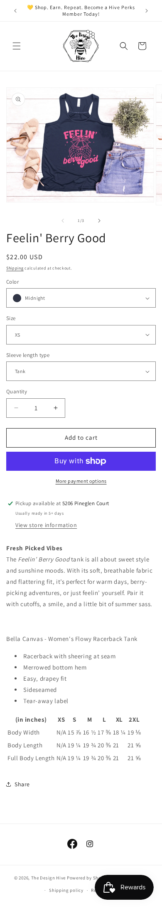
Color (12, 281)
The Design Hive (48, 877)
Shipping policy (66, 890)
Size (11, 318)
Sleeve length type (27, 355)
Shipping (15, 268)
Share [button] (22, 784)
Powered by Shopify (88, 877)
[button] (16, 46)
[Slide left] (63, 221)
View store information (46, 525)
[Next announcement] (146, 11)
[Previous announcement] (15, 11)
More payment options (81, 481)
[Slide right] (99, 221)
